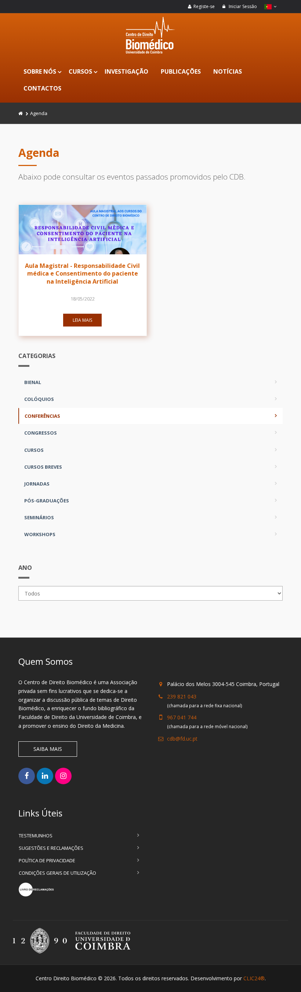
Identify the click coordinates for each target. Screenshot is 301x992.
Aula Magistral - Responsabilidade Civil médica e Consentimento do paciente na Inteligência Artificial (82, 273)
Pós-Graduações (46, 500)
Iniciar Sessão (242, 6)
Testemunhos (35, 835)
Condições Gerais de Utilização (57, 873)
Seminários (39, 517)
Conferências (42, 416)
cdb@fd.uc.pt (182, 738)
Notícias (227, 71)
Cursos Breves (43, 467)
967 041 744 (181, 717)
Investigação (126, 71)
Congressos (40, 432)
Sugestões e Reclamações (51, 848)
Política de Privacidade (47, 860)
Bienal (32, 382)
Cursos (80, 71)
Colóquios (39, 399)
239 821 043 (181, 696)
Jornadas (37, 483)
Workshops (39, 534)
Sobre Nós (39, 71)
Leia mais (82, 320)
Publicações (181, 71)
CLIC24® (254, 978)
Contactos (42, 88)
